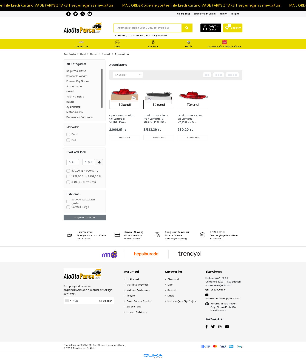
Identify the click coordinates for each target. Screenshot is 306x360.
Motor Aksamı (74, 112)
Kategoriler (173, 272)
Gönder (107, 301)
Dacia (171, 295)
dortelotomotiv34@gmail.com (222, 298)
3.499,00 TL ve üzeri (84, 182)
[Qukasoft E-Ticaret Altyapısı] (153, 356)
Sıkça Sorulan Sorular (205, 13)
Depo (75, 134)
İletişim (235, 13)
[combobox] (68, 301)
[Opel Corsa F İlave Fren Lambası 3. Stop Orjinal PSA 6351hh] (158, 97)
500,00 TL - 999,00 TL (85, 170)
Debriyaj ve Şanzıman (79, 117)
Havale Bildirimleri (137, 312)
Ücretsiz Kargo (80, 207)
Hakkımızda (133, 279)
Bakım (70, 101)
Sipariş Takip (184, 13)
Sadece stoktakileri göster (83, 201)
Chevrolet (173, 279)
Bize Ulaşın (213, 272)
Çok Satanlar (135, 35)
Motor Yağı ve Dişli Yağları (182, 301)
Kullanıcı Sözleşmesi (138, 290)
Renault (172, 290)
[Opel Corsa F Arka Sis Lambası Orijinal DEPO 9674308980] (193, 97)
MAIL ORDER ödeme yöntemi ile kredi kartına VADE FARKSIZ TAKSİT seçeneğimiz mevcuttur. (201, 5)
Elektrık (70, 91)
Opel (170, 284)
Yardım (223, 13)
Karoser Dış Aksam (77, 81)
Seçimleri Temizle (84, 217)
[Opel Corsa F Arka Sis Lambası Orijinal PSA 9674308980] (124, 97)
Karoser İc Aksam (76, 76)
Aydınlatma (73, 107)
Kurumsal (131, 272)
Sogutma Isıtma (76, 71)
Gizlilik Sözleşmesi (137, 284)
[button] (232, 28)
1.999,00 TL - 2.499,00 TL (86, 176)
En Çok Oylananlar (157, 35)
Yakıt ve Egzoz (75, 96)
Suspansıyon (74, 86)
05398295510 (218, 289)
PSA (74, 140)
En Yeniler (120, 35)
